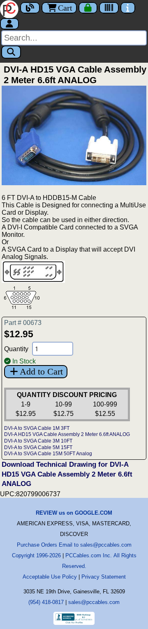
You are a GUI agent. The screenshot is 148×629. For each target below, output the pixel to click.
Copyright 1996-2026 (36, 555)
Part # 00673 (23, 322)
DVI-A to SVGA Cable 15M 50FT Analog (48, 453)
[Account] (9, 24)
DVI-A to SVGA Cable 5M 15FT (38, 447)
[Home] (10, 8)
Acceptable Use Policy (50, 577)
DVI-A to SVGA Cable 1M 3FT (36, 428)
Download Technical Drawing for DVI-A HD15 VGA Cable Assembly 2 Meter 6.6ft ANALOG (67, 474)
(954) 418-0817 (46, 602)
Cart (65, 7)
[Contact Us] (127, 8)
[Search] (11, 52)
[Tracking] (109, 8)
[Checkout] (88, 8)
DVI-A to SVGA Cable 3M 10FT (38, 441)
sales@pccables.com (94, 602)
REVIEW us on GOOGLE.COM (74, 513)
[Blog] (30, 8)
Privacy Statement (103, 577)
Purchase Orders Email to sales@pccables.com (74, 545)
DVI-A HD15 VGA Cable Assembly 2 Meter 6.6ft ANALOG (67, 434)
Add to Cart (41, 371)
